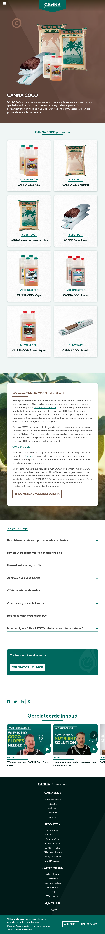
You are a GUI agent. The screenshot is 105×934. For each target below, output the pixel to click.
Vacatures (52, 813)
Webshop (52, 808)
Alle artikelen (52, 874)
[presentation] (94, 735)
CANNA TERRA (52, 835)
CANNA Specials (52, 861)
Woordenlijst (52, 896)
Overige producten (52, 857)
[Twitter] (15, 702)
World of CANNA (52, 800)
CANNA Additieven (52, 852)
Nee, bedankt (89, 924)
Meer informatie (24, 930)
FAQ (52, 892)
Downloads (52, 888)
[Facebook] (8, 702)
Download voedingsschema (39, 494)
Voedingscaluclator (27, 667)
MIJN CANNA (52, 903)
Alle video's (52, 879)
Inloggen (52, 910)
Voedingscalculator (52, 883)
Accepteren (70, 924)
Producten (52, 824)
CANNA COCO (61, 784)
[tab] (52, 537)
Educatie (52, 804)
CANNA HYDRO (52, 848)
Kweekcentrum (52, 868)
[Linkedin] (22, 702)
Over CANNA (52, 793)
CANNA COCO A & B (45, 408)
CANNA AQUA (52, 839)
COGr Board (28, 456)
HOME (44, 784)
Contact (52, 817)
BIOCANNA (52, 831)
